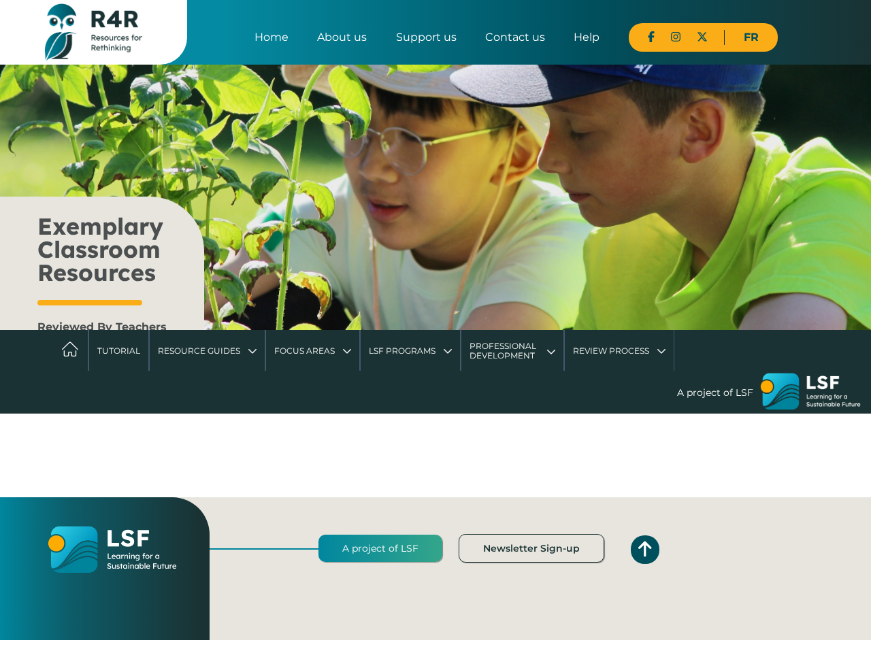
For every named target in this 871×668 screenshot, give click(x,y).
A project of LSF (380, 548)
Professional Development (503, 351)
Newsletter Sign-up (531, 548)
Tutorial (118, 351)
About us (342, 37)
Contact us (515, 37)
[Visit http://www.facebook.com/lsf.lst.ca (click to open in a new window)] (651, 37)
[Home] (93, 31)
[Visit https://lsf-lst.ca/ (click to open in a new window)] (810, 393)
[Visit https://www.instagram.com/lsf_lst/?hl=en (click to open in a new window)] (675, 37)
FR (751, 37)
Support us (426, 37)
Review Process (611, 351)
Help (586, 37)
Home (271, 37)
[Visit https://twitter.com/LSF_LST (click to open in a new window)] (702, 37)
